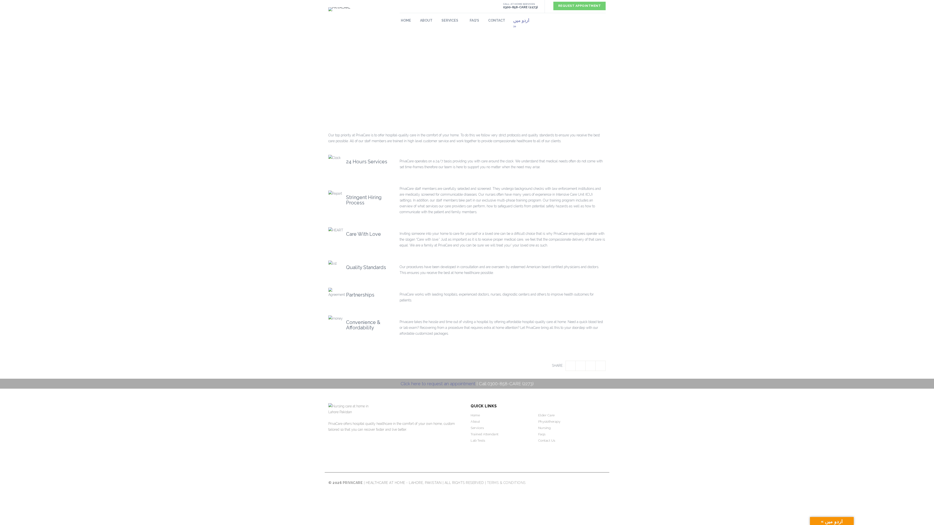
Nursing (544, 428)
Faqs (542, 434)
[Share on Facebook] (570, 366)
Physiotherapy (549, 421)
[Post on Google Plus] (600, 366)
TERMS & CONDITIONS (506, 483)
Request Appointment (579, 6)
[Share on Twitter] (580, 366)
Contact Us (546, 440)
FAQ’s (474, 20)
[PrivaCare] (360, 9)
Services (477, 428)
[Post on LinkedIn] (590, 366)
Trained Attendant (485, 434)
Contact (496, 20)
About (426, 20)
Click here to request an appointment (438, 383)
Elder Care (546, 415)
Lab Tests (478, 440)
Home (406, 20)
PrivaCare (353, 483)
